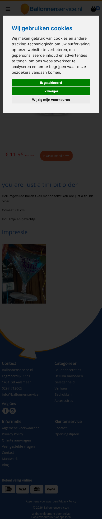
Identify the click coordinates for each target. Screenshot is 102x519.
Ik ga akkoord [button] (51, 83)
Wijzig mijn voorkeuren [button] (51, 100)
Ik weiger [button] (51, 91)
